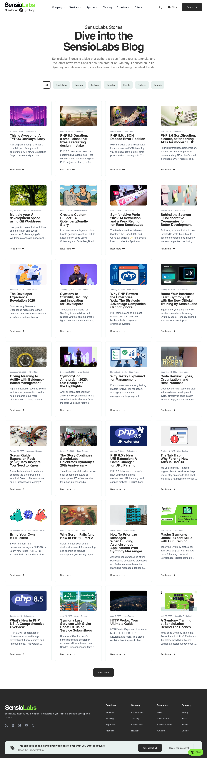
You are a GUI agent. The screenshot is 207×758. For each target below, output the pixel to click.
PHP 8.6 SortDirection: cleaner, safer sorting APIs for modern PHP (178, 138)
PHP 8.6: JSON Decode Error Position (127, 137)
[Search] (160, 7)
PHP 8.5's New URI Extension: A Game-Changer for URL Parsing (123, 460)
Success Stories (164, 724)
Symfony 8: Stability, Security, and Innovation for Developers (74, 298)
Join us (185, 724)
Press (184, 718)
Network (135, 730)
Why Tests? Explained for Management (127, 378)
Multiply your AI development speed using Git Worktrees (25, 218)
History (185, 712)
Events (126, 84)
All (46, 84)
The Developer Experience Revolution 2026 (22, 297)
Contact (185, 730)
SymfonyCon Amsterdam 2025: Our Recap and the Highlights (74, 381)
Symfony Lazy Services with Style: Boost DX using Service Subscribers (76, 625)
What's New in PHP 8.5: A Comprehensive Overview (27, 623)
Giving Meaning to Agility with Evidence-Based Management (27, 379)
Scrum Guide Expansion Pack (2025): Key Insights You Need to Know (25, 460)
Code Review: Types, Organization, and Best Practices (177, 379)
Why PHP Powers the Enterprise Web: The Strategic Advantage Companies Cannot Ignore (128, 300)
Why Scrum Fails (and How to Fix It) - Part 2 (77, 536)
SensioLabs (61, 84)
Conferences (137, 712)
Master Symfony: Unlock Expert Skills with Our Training (176, 537)
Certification (137, 724)
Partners (142, 84)
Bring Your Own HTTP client (22, 536)
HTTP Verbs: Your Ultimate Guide (124, 622)
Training (95, 84)
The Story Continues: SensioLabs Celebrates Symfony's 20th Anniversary (77, 460)
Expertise (111, 84)
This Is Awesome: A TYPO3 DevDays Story (27, 137)
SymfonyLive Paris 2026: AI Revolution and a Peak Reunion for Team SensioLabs (126, 219)
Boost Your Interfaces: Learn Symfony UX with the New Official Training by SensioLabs (179, 298)
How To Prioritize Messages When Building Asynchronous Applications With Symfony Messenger (126, 542)
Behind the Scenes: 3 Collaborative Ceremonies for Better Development (176, 219)
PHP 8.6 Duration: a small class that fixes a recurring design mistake (74, 140)
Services (110, 712)
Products (110, 730)
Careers (158, 84)
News (159, 712)
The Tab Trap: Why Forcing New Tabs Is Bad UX (174, 458)
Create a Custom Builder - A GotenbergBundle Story (74, 219)
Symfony (79, 84)
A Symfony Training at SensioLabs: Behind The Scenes (176, 623)
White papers (163, 718)
